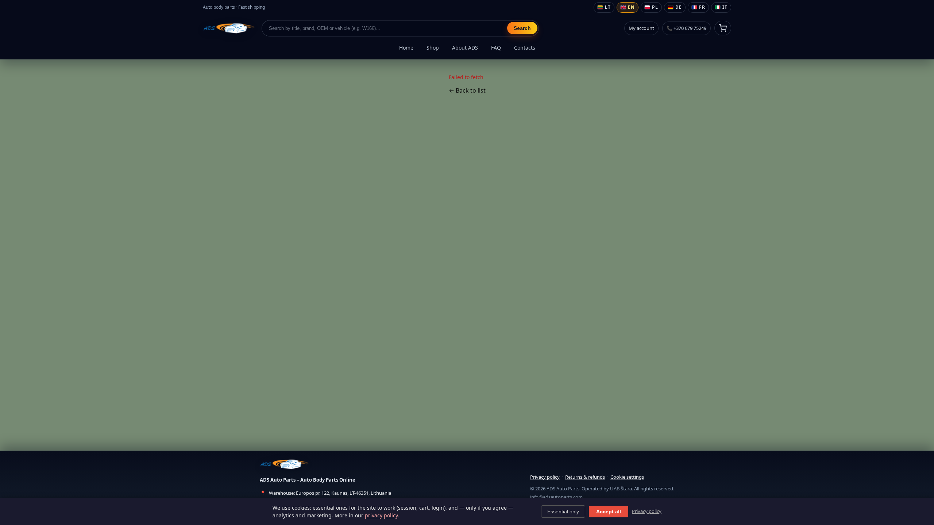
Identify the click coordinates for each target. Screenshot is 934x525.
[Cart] (722, 28)
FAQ (496, 47)
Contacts (524, 47)
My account (641, 28)
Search (522, 28)
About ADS (465, 47)
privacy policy (381, 515)
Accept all (608, 511)
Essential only (563, 511)
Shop (433, 47)
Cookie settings (627, 477)
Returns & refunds (585, 477)
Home (406, 47)
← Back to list (467, 90)
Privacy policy (545, 477)
